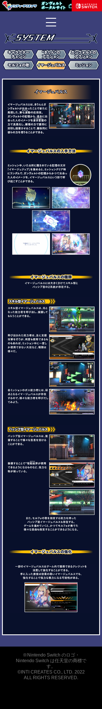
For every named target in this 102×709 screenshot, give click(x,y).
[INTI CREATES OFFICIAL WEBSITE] (19, 9)
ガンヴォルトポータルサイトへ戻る (62, 5)
